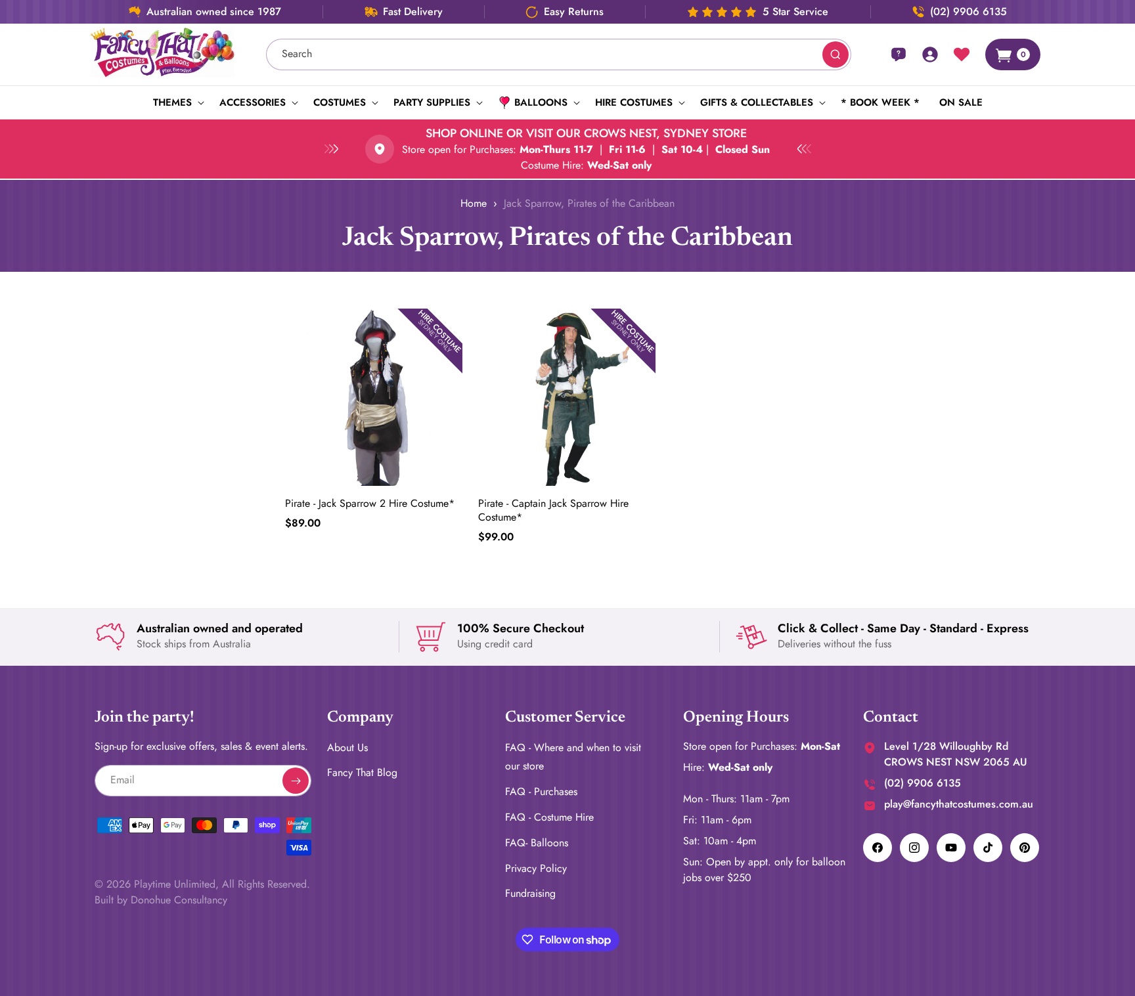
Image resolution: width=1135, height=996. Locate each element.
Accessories (252, 102)
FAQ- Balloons (536, 842)
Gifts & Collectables (756, 102)
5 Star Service (795, 11)
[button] (176, 102)
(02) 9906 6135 (968, 11)
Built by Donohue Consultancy (161, 899)
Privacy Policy (536, 868)
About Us (347, 747)
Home (473, 203)
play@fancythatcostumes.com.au (958, 804)
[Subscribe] (295, 781)
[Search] (835, 54)
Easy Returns (574, 11)
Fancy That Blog (362, 773)
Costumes (339, 102)
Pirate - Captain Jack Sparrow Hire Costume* (553, 510)
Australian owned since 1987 (213, 11)
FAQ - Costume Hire (549, 817)
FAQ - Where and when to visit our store (573, 757)
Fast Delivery (413, 11)
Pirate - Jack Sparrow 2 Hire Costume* (370, 503)
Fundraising (530, 893)
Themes (172, 102)
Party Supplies (431, 102)
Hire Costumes (634, 102)
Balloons (541, 102)
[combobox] (559, 54)
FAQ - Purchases (541, 792)
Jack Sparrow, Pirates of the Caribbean (589, 203)
